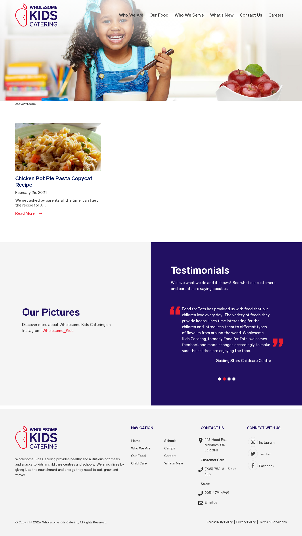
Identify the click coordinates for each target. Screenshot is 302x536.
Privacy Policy (246, 522)
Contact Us (251, 15)
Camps (169, 448)
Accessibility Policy (219, 522)
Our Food (138, 456)
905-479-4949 (217, 493)
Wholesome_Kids (58, 330)
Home (136, 441)
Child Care (139, 463)
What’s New (173, 463)
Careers (276, 15)
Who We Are (141, 448)
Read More (25, 213)
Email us (211, 502)
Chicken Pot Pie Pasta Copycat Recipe (53, 181)
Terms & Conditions (273, 522)
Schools (170, 441)
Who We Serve (189, 15)
